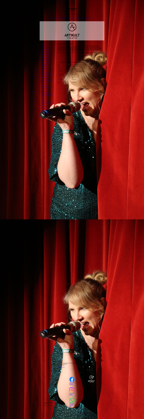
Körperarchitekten (45, 64)
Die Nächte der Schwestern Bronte (48, 102)
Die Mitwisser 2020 (45, 62)
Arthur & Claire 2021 (46, 59)
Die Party (43, 105)
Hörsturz (43, 100)
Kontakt (73, 18)
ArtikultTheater (57, 18)
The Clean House (45, 67)
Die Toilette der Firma (46, 52)
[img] (72, 5)
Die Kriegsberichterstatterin (47, 92)
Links (83, 18)
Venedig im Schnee (45, 72)
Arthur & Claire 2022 (46, 54)
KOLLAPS (44, 47)
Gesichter (68, 18)
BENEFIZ (44, 69)
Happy (43, 82)
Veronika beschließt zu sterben (47, 80)
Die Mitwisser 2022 (45, 57)
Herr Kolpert (44, 44)
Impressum (87, 18)
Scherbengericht (45, 77)
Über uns (63, 18)
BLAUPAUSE (44, 85)
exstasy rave (44, 97)
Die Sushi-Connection (46, 110)
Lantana (43, 90)
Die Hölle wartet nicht (46, 87)
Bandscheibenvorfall (45, 49)
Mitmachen (78, 18)
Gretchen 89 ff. (44, 107)
